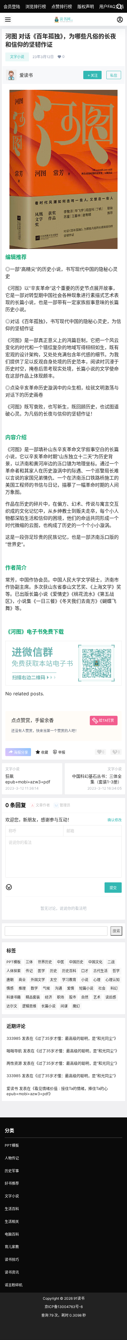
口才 (84, 971)
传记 (29, 971)
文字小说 (17, 57)
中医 (60, 962)
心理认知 (112, 979)
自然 (84, 997)
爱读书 (12, 1088)
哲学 (116, 971)
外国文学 (38, 979)
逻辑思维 (29, 1006)
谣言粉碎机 (13, 1285)
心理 (96, 979)
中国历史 (76, 962)
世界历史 (45, 962)
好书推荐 (12, 1183)
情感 (10, 988)
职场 (60, 997)
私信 (113, 75)
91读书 (78, 1298)
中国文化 (95, 962)
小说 (84, 979)
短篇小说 (86, 988)
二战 (111, 962)
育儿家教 (12, 1247)
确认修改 (115, 820)
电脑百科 (12, 1234)
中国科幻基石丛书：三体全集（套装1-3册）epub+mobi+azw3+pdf (97, 782)
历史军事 (12, 1171)
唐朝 (10, 979)
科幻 (114, 988)
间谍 (64, 1006)
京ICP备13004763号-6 (64, 1306)
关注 (94, 75)
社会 (101, 988)
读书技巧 (12, 1259)
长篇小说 (48, 1006)
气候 (46, 988)
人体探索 (13, 971)
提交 (113, 888)
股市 (72, 997)
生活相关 (12, 1221)
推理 (22, 988)
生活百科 (12, 1209)
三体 (29, 962)
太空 (53, 979)
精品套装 (33, 997)
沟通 (58, 988)
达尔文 (11, 1006)
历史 (53, 971)
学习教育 (69, 979)
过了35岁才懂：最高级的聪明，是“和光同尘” (75, 1038)
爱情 (70, 988)
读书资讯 (12, 1272)
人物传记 (12, 1158)
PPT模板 (13, 962)
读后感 (110, 997)
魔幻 (76, 1006)
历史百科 (69, 971)
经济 (48, 997)
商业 (22, 979)
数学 (34, 988)
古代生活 (100, 971)
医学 (41, 971)
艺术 (96, 997)
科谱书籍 (13, 997)
